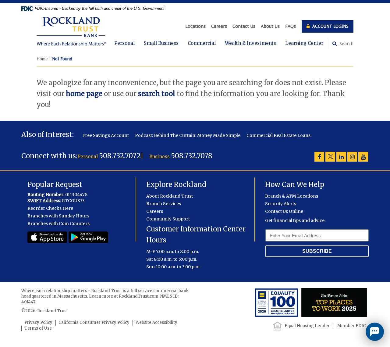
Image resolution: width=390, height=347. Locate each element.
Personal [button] (124, 43)
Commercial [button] (202, 43)
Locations (195, 26)
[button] (375, 332)
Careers (219, 26)
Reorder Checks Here (50, 208)
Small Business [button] (161, 43)
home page (84, 93)
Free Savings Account (105, 135)
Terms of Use (38, 328)
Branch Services (163, 203)
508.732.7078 (191, 156)
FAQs (290, 26)
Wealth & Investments (250, 43)
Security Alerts (280, 203)
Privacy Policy (38, 322)
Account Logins (330, 26)
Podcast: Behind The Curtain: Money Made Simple (187, 135)
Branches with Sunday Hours (58, 216)
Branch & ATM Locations (291, 196)
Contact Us (243, 26)
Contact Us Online (284, 211)
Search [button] (345, 43)
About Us (270, 26)
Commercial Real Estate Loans (278, 135)
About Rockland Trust (169, 196)
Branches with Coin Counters (58, 223)
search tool (156, 93)
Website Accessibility (156, 322)
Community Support (168, 219)
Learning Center (304, 43)
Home (42, 58)
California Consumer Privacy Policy (93, 322)
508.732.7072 (120, 156)
